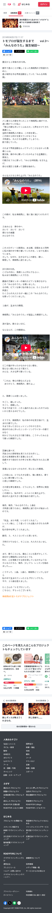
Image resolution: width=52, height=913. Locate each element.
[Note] (19, 903)
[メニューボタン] (4, 4)
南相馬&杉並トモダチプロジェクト (18, 596)
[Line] (14, 903)
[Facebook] (5, 903)
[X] (10, 903)
